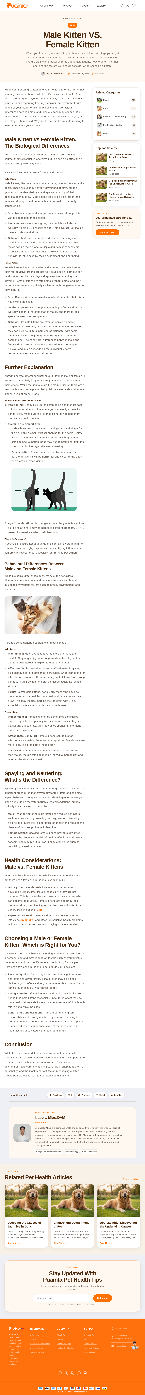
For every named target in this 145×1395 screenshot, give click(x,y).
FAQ (86, 1339)
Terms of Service (37, 1352)
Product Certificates (65, 1348)
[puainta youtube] (85, 1373)
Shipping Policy (36, 1348)
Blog (73, 18)
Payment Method (91, 1348)
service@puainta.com (124, 1346)
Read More (14, 1243)
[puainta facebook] (60, 1373)
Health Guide (89, 1352)
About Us (61, 1335)
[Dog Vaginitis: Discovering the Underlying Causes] (118, 1200)
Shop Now (46, 5)
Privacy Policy (36, 1339)
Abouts (84, 5)
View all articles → (131, 1179)
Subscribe (102, 1298)
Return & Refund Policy (40, 1344)
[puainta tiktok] (79, 1373)
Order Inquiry (35, 1335)
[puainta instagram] (72, 1373)
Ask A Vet (66, 5)
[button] (134, 6)
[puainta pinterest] (66, 1373)
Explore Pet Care (107, 232)
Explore (101, 5)
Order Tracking (90, 1344)
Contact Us (89, 1335)
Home (65, 18)
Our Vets (61, 1339)
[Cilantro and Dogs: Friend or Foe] (72, 1200)
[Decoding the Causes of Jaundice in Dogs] (26, 1200)
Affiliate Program (64, 1344)
